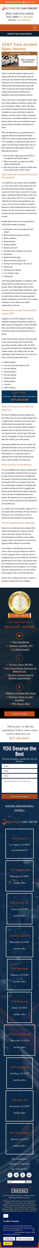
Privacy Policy (26, 1198)
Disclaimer (12, 1198)
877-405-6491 (19, 738)
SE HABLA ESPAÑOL (19, 714)
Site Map (18, 1198)
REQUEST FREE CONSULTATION (19, 34)
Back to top (19, 1190)
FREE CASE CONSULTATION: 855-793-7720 (19, 2)
